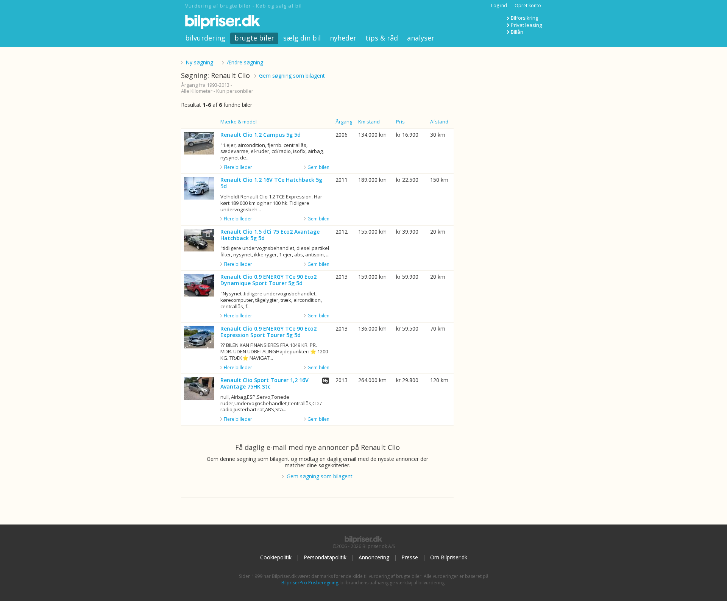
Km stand (369, 121)
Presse (409, 557)
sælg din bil (302, 37)
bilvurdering (205, 37)
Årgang (343, 121)
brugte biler (254, 37)
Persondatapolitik (325, 557)
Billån (517, 31)
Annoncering (374, 557)
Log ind (499, 5)
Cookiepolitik (276, 557)
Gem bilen (318, 167)
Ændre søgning (245, 62)
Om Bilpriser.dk (448, 557)
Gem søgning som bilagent (292, 75)
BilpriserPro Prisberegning (309, 582)
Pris (400, 121)
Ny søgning (199, 62)
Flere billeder (238, 167)
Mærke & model (238, 121)
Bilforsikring (524, 17)
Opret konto (528, 5)
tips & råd (381, 37)
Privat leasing (526, 25)
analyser (420, 37)
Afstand (439, 121)
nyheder (343, 37)
